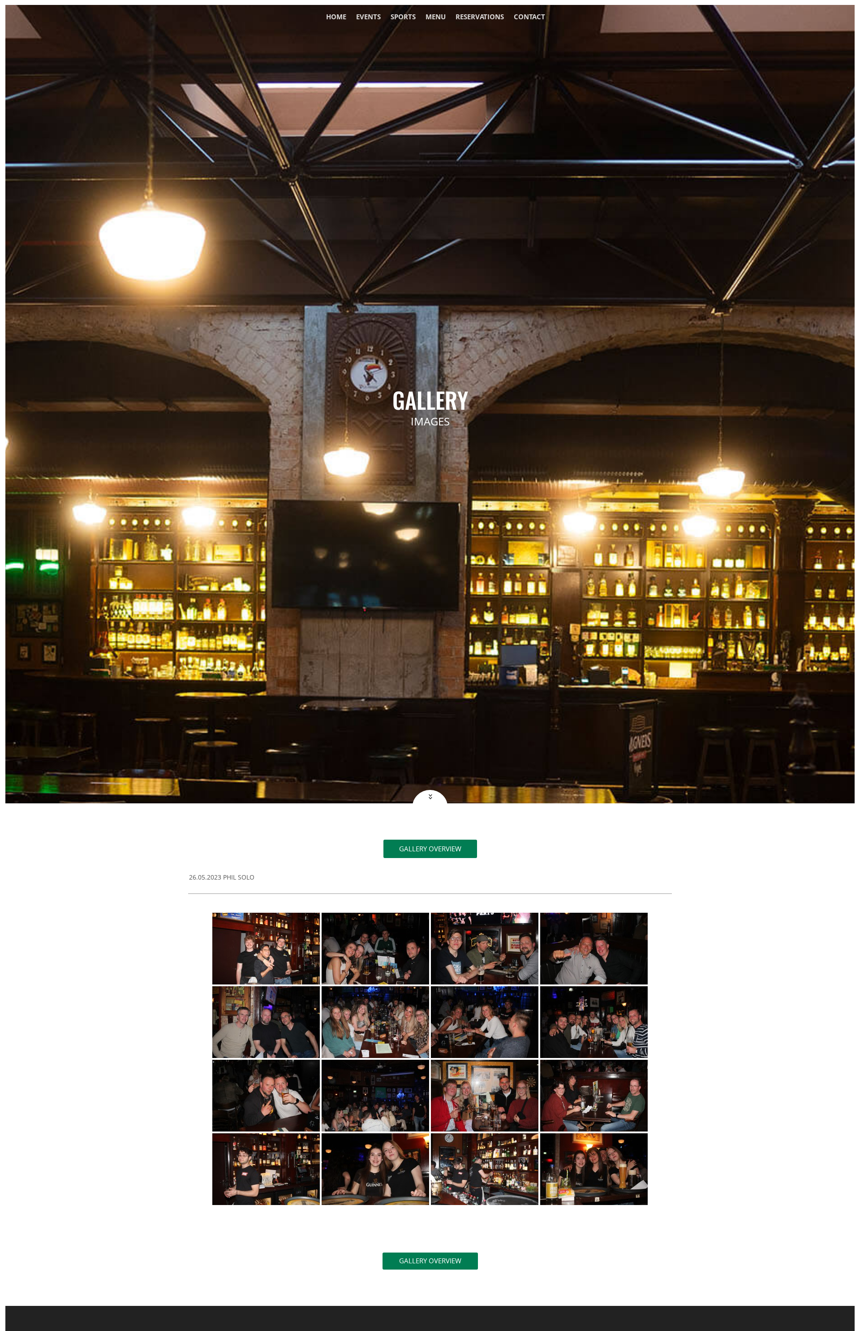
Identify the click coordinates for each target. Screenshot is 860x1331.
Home (336, 17)
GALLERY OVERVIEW (430, 1260)
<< (429, 796)
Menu (436, 17)
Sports (403, 17)
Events (368, 17)
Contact (529, 17)
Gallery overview (430, 848)
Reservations (480, 17)
